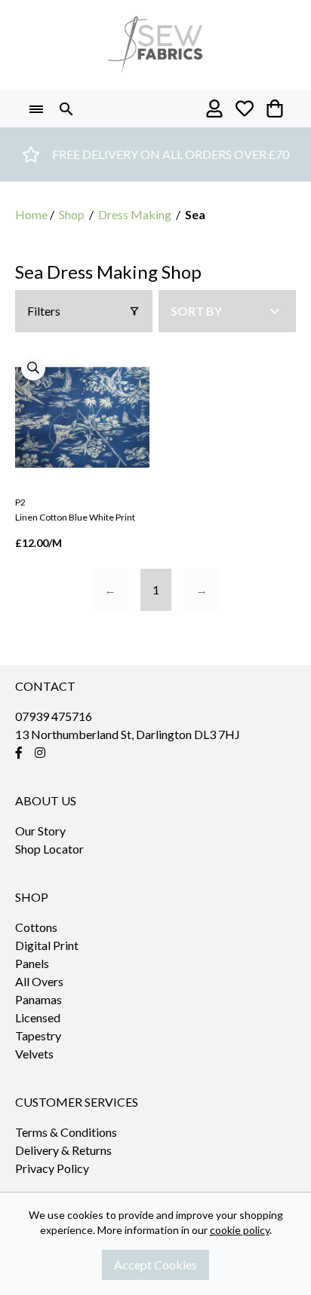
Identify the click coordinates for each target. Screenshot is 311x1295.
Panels (32, 963)
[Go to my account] (214, 108)
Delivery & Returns (63, 1150)
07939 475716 (53, 716)
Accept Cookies (155, 1264)
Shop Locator (49, 848)
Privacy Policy (52, 1168)
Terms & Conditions (66, 1132)
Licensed (37, 1017)
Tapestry (38, 1035)
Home (31, 214)
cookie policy (239, 1229)
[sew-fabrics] (155, 45)
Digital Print (47, 945)
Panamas (38, 999)
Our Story (40, 830)
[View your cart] (275, 108)
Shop (72, 214)
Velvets (34, 1053)
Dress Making (134, 214)
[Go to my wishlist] (245, 108)
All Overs (39, 981)
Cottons (36, 927)
